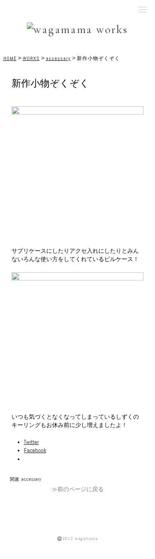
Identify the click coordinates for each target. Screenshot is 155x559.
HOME (10, 58)
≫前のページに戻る (78, 489)
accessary (58, 58)
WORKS (31, 58)
